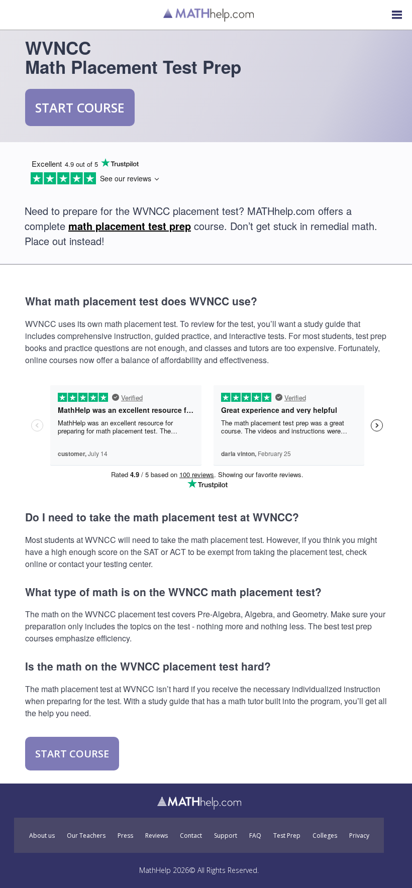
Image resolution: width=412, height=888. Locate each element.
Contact (191, 836)
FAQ (255, 836)
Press (125, 836)
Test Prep (286, 836)
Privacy (359, 836)
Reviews (156, 836)
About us (42, 836)
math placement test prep (129, 225)
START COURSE (80, 107)
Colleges (325, 836)
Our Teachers (86, 836)
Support (225, 836)
